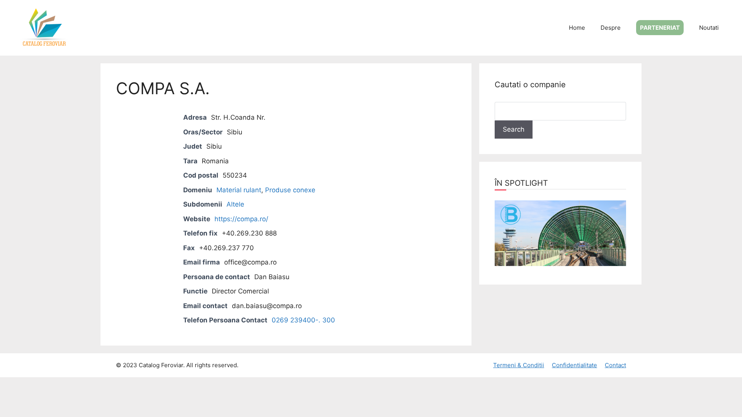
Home (577, 27)
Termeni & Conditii (518, 365)
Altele (235, 204)
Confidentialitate (574, 365)
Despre (611, 27)
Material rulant (238, 190)
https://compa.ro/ (241, 219)
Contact (615, 365)
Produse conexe (290, 190)
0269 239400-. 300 (303, 320)
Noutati (709, 27)
